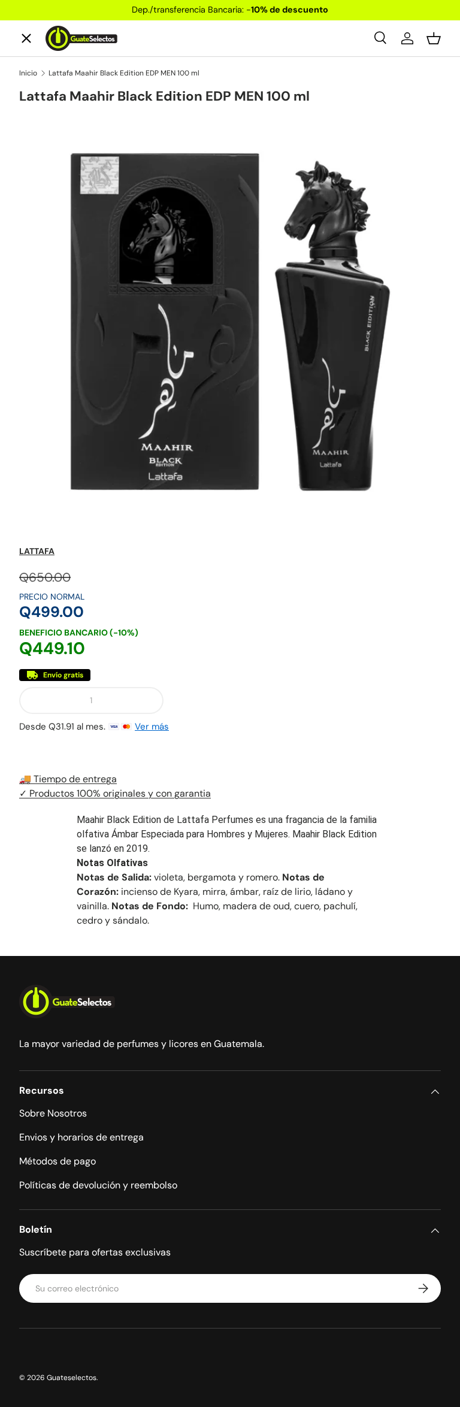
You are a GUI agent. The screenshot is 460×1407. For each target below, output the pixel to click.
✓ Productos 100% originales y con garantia (115, 793)
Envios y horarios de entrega (81, 1137)
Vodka (43, 212)
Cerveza (48, 256)
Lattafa (37, 551)
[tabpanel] (230, 870)
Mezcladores (59, 299)
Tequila (45, 168)
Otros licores (60, 343)
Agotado (307, 700)
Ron (38, 387)
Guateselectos (71, 1377)
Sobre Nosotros (53, 1113)
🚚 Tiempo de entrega (68, 779)
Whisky (46, 125)
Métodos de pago (57, 1161)
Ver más (152, 727)
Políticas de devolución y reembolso (98, 1185)
